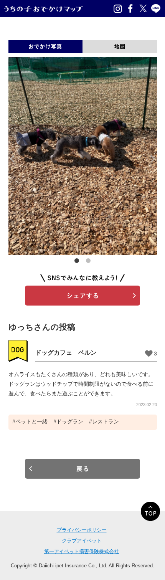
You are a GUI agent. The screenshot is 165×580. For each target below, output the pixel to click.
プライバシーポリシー (82, 530)
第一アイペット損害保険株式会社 (81, 551)
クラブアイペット (82, 541)
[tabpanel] (82, 156)
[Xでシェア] (143, 8)
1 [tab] (77, 260)
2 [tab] (88, 260)
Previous (12, 156)
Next (153, 156)
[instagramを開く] (117, 8)
